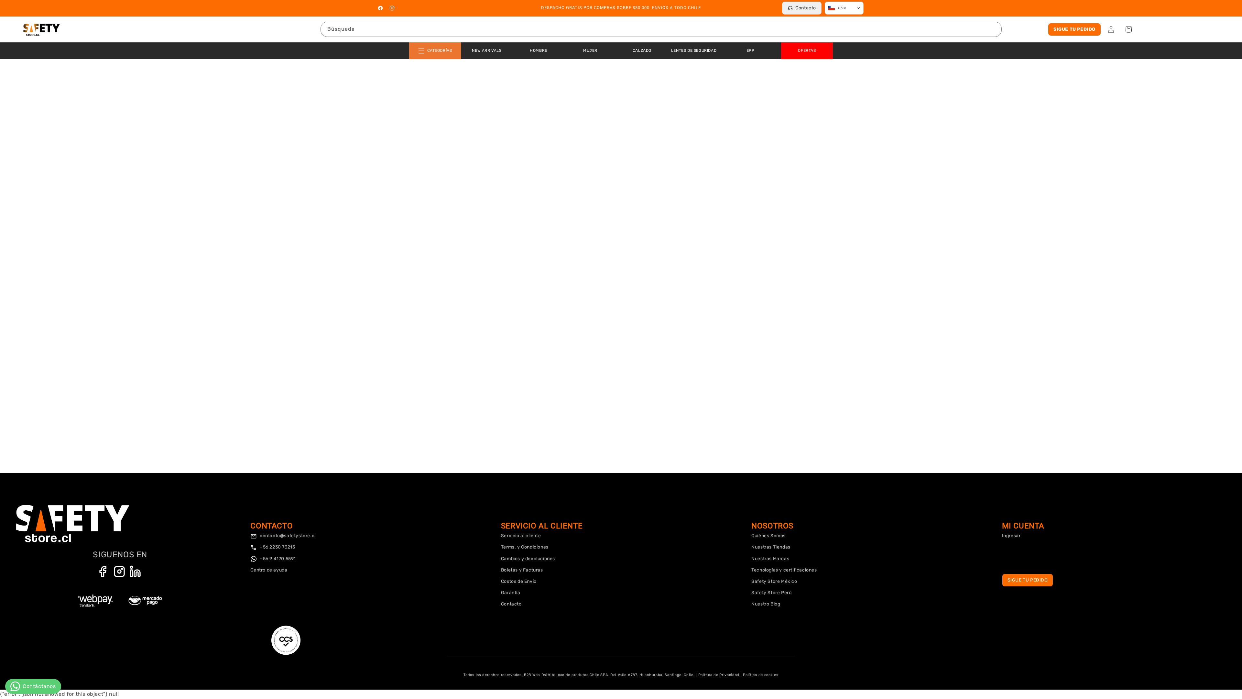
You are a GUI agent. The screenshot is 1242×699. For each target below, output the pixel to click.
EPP (750, 50)
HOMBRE (538, 50)
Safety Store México (774, 581)
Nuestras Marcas (770, 558)
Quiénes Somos (768, 535)
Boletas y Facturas (522, 570)
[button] (1128, 29)
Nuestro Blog (765, 604)
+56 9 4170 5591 (277, 558)
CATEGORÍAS (439, 50)
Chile (842, 8)
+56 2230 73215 (276, 547)
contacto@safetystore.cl (286, 535)
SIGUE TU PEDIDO (1074, 29)
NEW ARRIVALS (486, 50)
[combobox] (661, 29)
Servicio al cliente (521, 535)
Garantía (510, 592)
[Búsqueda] (994, 29)
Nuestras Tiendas (770, 547)
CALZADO (642, 50)
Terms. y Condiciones (525, 547)
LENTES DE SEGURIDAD (693, 50)
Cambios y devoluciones (528, 558)
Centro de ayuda (268, 570)
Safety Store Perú (771, 592)
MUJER (590, 50)
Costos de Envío (519, 581)
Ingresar (1011, 535)
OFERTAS (807, 50)
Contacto (805, 8)
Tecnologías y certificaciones (784, 570)
